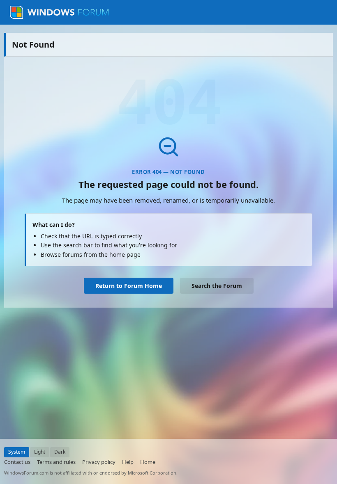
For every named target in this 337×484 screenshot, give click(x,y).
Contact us (17, 462)
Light (39, 451)
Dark (59, 451)
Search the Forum (217, 286)
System (16, 451)
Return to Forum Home (128, 286)
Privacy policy (98, 462)
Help (128, 462)
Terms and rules (56, 462)
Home (147, 462)
